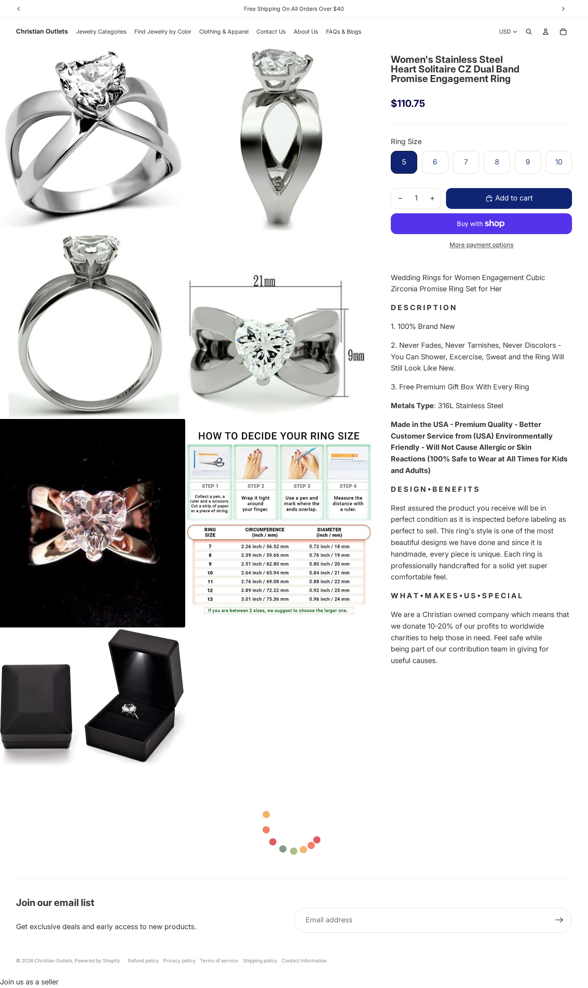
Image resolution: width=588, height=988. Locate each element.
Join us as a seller (29, 982)
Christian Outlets (53, 961)
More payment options (482, 245)
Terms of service (219, 961)
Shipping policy (260, 961)
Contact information (304, 961)
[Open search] (529, 31)
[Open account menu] (545, 31)
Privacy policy (179, 961)
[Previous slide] (19, 9)
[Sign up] (559, 920)
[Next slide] (563, 9)
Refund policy (143, 961)
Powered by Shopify (97, 961)
